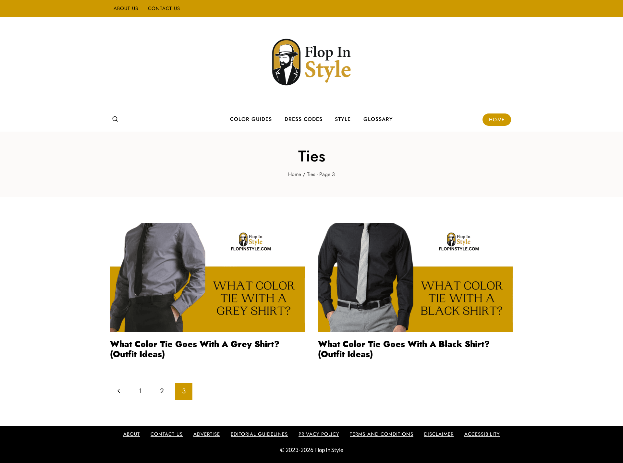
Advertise (206, 434)
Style (343, 119)
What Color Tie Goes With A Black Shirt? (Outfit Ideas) (404, 349)
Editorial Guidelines (259, 434)
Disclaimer (439, 434)
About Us (126, 8)
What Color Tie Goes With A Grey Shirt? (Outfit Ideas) (194, 349)
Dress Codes (304, 119)
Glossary (378, 119)
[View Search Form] (115, 119)
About (131, 434)
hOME (497, 119)
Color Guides (251, 119)
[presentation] (207, 277)
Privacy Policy (319, 434)
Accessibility (482, 434)
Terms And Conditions (381, 434)
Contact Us (164, 8)
